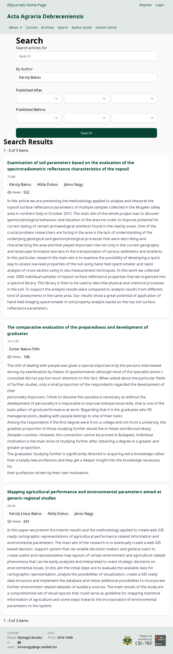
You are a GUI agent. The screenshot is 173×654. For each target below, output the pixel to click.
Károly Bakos (20, 184)
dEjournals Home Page (26, 4)
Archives (47, 27)
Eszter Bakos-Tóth (24, 349)
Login (160, 5)
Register (145, 5)
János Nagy (73, 184)
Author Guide (82, 27)
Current (32, 27)
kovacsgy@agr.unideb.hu (37, 647)
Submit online (106, 27)
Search (63, 27)
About (13, 27)
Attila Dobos (47, 184)
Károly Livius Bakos (25, 513)
